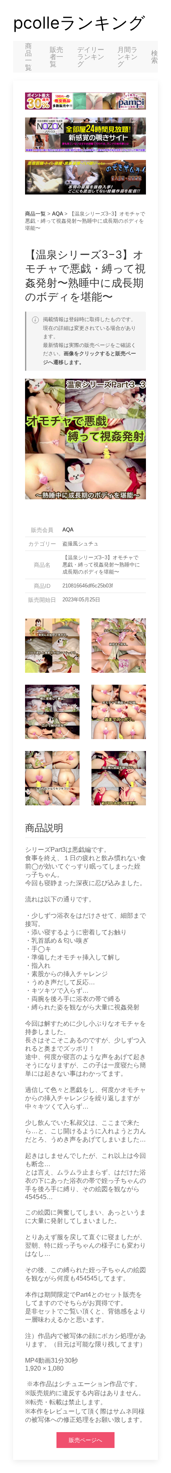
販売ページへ (85, 1440)
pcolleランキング (79, 23)
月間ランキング (127, 57)
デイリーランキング (90, 57)
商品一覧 (28, 56)
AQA (57, 214)
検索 (154, 56)
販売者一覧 (56, 57)
